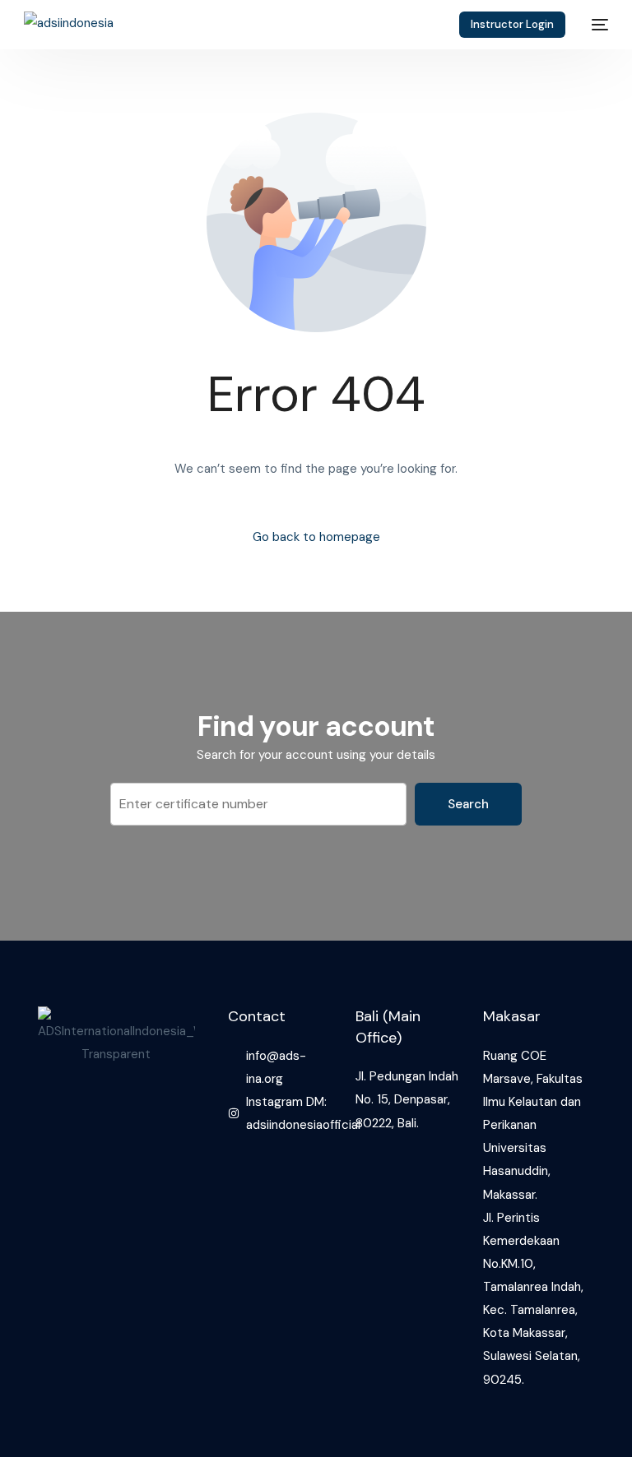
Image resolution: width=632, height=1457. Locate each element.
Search (468, 804)
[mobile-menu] (595, 25)
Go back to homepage (316, 537)
